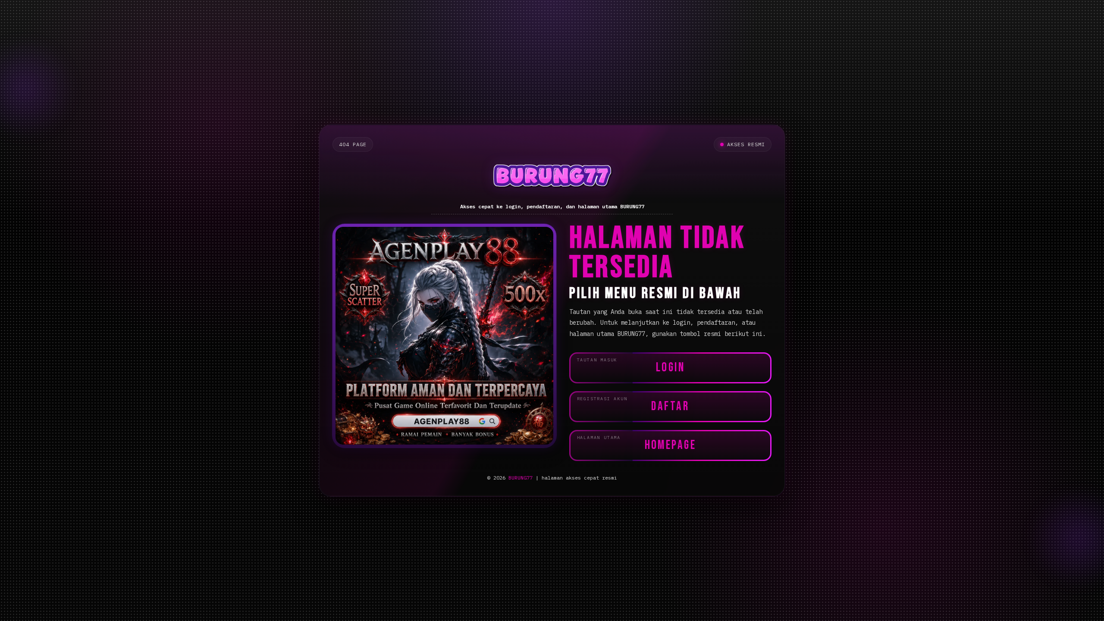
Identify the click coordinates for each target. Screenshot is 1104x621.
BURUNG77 (520, 477)
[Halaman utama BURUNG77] (552, 178)
